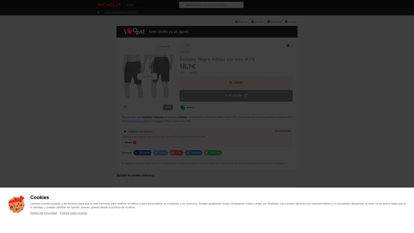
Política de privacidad (43, 213)
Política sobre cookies (73, 213)
